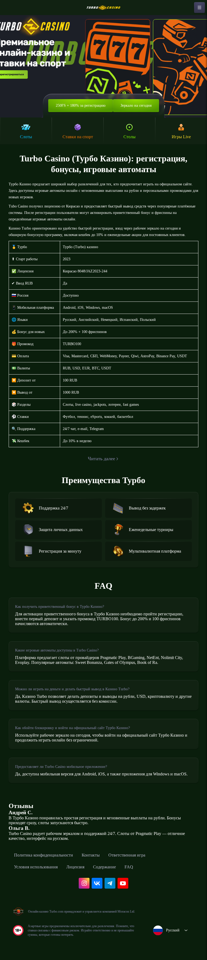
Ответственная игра (126, 855)
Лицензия (75, 867)
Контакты (91, 855)
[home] (103, 7)
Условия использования (36, 867)
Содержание (104, 867)
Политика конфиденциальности (43, 855)
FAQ (129, 867)
